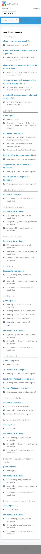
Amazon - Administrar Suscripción (18, 414)
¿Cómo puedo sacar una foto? (17, 318)
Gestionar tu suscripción (13, 271)
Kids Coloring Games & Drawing (13, 207)
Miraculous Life (8, 266)
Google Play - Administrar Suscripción (19, 379)
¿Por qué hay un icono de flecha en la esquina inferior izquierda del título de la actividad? (21, 125)
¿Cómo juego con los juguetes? (18, 322)
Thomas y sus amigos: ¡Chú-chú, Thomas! (16, 419)
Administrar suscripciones (14, 402)
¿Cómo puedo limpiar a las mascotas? (20, 311)
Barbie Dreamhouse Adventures (13, 190)
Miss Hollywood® (9, 296)
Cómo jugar (8, 424)
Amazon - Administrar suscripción (17, 388)
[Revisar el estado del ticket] (26, 20)
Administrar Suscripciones (14, 211)
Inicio (14, 549)
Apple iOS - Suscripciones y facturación (19, 155)
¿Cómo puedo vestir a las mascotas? (20, 314)
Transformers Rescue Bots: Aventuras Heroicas (19, 501)
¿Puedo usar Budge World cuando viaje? (21, 150)
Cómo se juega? (10, 505)
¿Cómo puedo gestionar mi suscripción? (21, 159)
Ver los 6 (9, 326)
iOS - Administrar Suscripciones (17, 406)
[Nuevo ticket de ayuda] (21, 20)
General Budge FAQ (9, 36)
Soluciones (24, 549)
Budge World (7, 110)
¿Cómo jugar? (9, 115)
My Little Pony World (10, 356)
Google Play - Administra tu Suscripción (20, 410)
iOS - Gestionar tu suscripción (16, 369)
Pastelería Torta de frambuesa (13, 398)
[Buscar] (16, 20)
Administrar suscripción (13, 194)
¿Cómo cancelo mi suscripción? (16, 41)
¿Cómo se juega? (12, 119)
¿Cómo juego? (9, 466)
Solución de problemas (13, 133)
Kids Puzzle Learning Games (12, 236)
